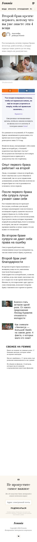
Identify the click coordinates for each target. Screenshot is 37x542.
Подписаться (18, 508)
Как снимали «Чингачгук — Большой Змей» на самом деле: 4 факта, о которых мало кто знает (24, 331)
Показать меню (33, 3)
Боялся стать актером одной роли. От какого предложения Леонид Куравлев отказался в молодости (23, 310)
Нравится (18, 114)
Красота (12, 9)
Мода (4, 9)
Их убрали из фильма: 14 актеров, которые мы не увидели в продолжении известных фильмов (20, 366)
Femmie (12, 3)
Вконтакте (18, 536)
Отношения (23, 9)
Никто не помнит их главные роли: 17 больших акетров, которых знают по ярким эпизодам (20, 352)
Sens (25, 126)
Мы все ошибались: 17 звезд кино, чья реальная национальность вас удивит (21, 359)
